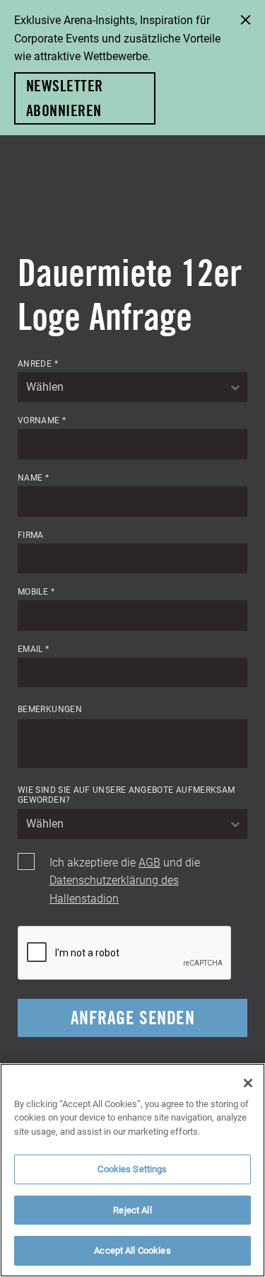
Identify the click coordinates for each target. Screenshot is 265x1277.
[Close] (248, 1083)
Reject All (132, 1209)
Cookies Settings (132, 1168)
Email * (33, 648)
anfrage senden (132, 1018)
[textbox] (132, 387)
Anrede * (38, 363)
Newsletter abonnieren (64, 98)
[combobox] (132, 387)
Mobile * (36, 591)
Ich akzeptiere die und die (124, 879)
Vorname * (42, 420)
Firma (31, 534)
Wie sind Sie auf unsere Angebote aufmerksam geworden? (126, 794)
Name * (33, 477)
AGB (149, 861)
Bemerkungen (50, 709)
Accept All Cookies (132, 1250)
